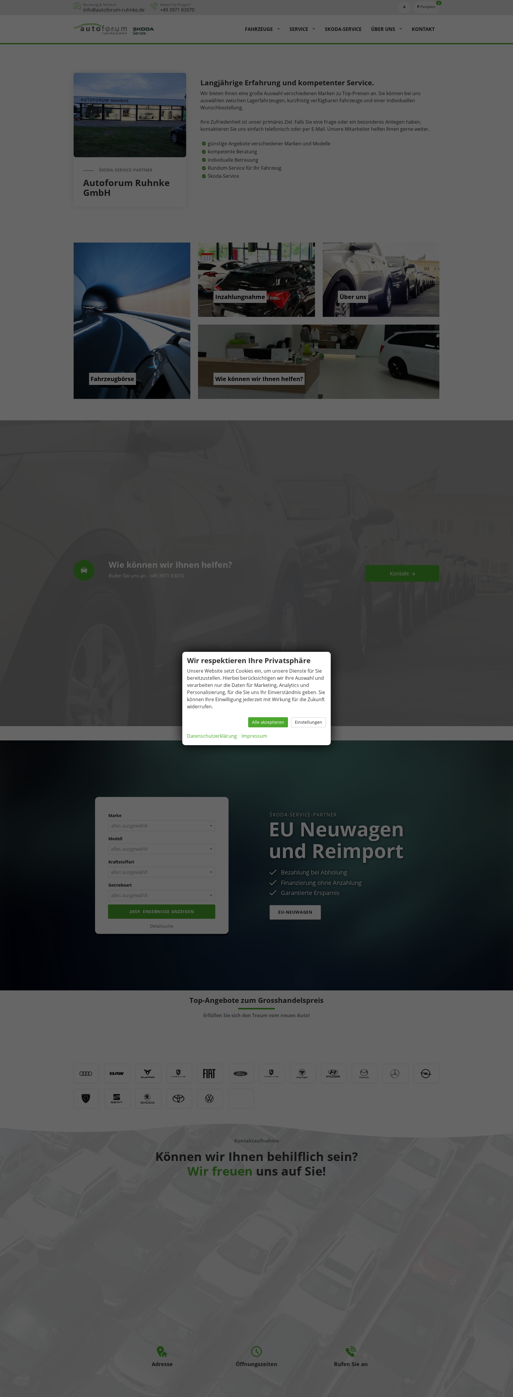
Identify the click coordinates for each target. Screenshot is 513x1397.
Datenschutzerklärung (212, 736)
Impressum (254, 736)
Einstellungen (308, 722)
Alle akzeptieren (268, 722)
